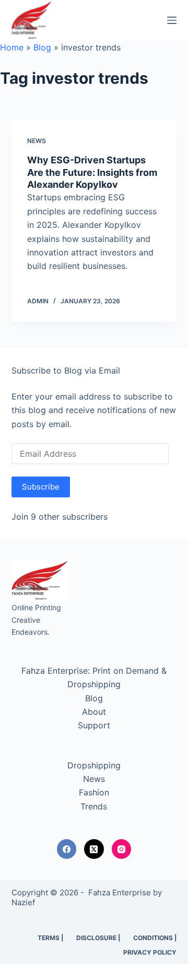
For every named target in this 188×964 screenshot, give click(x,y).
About (94, 711)
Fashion (94, 792)
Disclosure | (98, 938)
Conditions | (155, 938)
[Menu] (172, 20)
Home (12, 47)
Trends (93, 806)
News (36, 141)
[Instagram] (122, 849)
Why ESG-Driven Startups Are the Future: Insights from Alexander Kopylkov (92, 172)
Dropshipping (94, 765)
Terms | (50, 938)
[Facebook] (67, 849)
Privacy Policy (150, 952)
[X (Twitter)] (94, 849)
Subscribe (41, 487)
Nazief (23, 902)
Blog (42, 47)
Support (94, 725)
